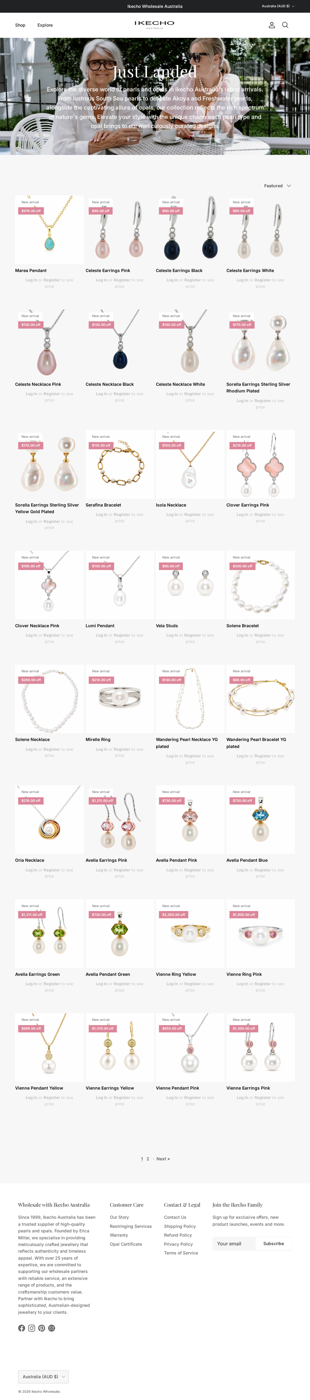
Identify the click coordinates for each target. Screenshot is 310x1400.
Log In (31, 279)
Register (52, 279)
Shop (20, 25)
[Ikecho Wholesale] (155, 25)
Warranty (119, 1235)
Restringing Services (131, 1226)
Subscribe (273, 1243)
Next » (163, 1158)
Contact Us (175, 1217)
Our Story (119, 1217)
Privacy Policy (178, 1244)
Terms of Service (181, 1252)
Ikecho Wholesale (45, 1391)
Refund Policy (178, 1235)
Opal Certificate (126, 1244)
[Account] (270, 25)
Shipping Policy (180, 1226)
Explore (45, 25)
